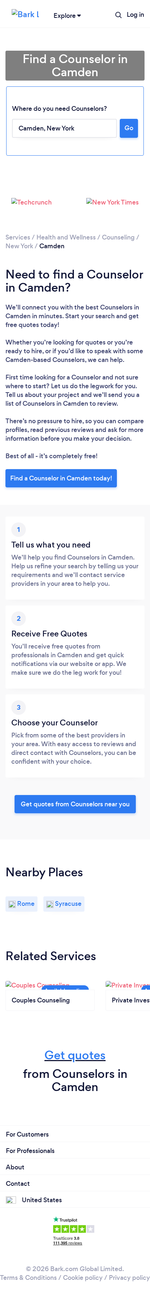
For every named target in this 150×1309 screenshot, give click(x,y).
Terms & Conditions (28, 1277)
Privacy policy (129, 1277)
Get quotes (75, 1055)
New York (19, 246)
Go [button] (129, 128)
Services (17, 237)
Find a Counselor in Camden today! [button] (61, 478)
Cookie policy (83, 1277)
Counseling (118, 237)
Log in (135, 14)
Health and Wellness (66, 237)
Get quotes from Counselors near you (75, 804)
